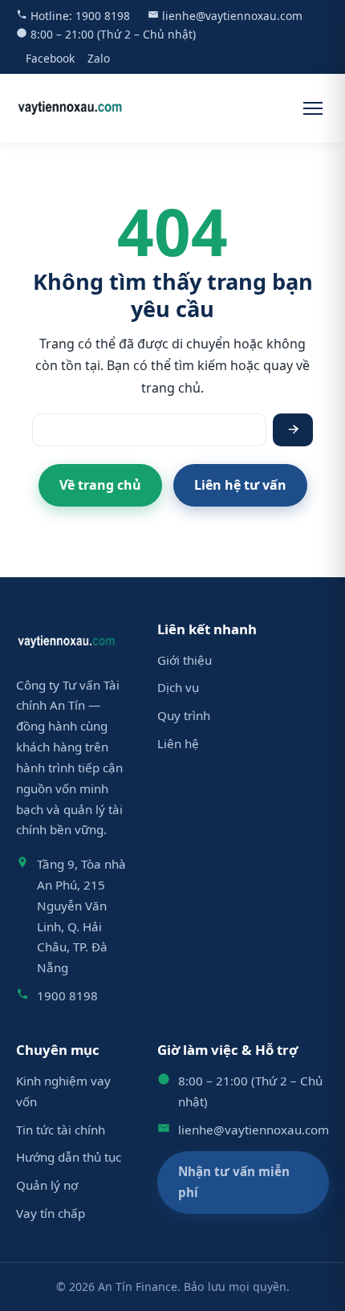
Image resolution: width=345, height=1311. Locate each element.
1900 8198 (102, 15)
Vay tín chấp (50, 1213)
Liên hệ (178, 743)
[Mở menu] (313, 108)
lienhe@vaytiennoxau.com (232, 15)
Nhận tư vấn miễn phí (234, 1181)
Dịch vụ (178, 687)
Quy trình (183, 715)
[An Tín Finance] (70, 108)
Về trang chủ (100, 485)
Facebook (50, 58)
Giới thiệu (184, 660)
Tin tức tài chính (60, 1130)
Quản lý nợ (47, 1185)
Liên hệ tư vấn (240, 485)
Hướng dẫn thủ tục (68, 1157)
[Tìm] (293, 429)
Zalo (98, 58)
